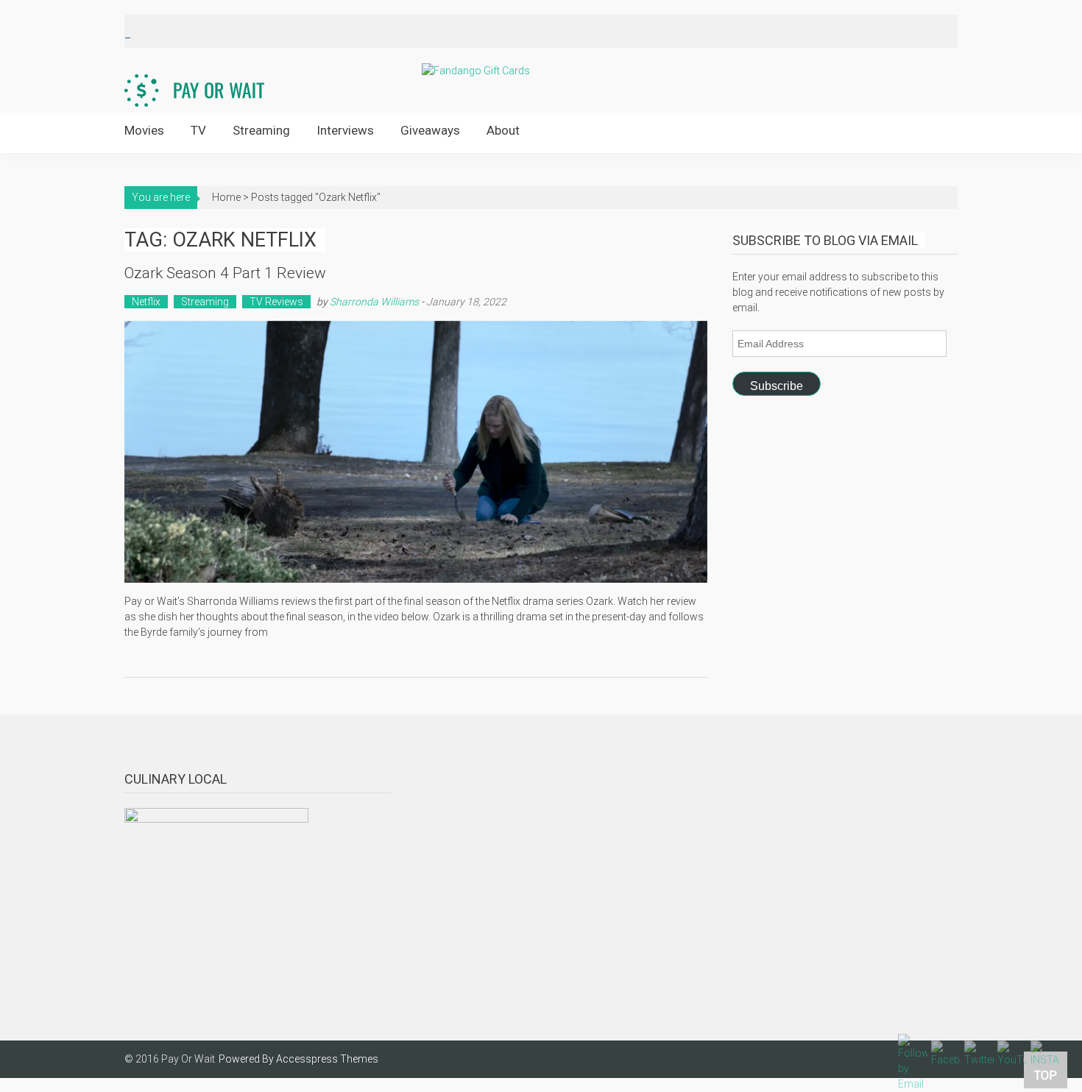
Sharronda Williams (374, 302)
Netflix (146, 302)
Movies (144, 130)
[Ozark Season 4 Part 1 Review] (415, 452)
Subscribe (776, 386)
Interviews (345, 130)
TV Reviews (276, 302)
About (503, 130)
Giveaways (430, 130)
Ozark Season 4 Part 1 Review (225, 273)
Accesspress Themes (327, 1059)
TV (198, 130)
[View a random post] (935, 132)
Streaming (261, 130)
